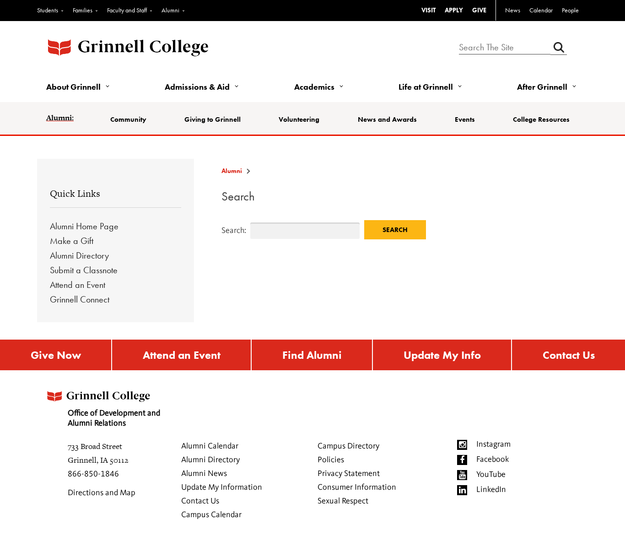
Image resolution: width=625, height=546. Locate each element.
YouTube (491, 474)
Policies (331, 460)
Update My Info (442, 355)
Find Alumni (312, 355)
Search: (226, 231)
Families (82, 10)
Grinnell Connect (79, 299)
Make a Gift (71, 241)
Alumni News (204, 474)
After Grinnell (542, 86)
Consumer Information (357, 487)
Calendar (541, 10)
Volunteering (299, 119)
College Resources (541, 119)
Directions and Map (101, 493)
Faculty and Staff (127, 10)
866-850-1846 (93, 474)
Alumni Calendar (209, 446)
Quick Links (75, 193)
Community (128, 119)
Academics (314, 86)
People (570, 10)
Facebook (492, 459)
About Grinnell (73, 86)
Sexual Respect (343, 501)
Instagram (493, 444)
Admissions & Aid (197, 86)
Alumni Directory (79, 255)
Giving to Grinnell (212, 119)
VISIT (428, 10)
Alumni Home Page (84, 226)
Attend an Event (77, 285)
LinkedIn (491, 490)
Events (465, 119)
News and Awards (387, 119)
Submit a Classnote (84, 270)
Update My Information (221, 487)
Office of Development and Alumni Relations (114, 418)
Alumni (170, 10)
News (512, 10)
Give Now (56, 355)
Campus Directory (348, 446)
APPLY (454, 10)
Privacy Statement (349, 474)
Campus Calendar (211, 515)
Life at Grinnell (426, 86)
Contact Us (569, 355)
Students (47, 10)
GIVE (479, 10)
